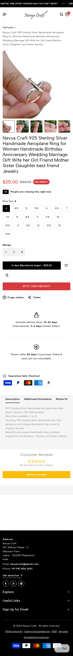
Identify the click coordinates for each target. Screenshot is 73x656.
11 (18, 225)
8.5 (27, 217)
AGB (54, 631)
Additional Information (38, 399)
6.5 (57, 208)
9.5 (47, 217)
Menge (7, 244)
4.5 (16, 208)
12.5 (49, 225)
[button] (66, 265)
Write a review (37, 474)
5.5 (36, 208)
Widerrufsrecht (14, 631)
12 (38, 225)
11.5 (28, 225)
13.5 (7, 234)
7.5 (7, 217)
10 (58, 217)
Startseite (8, 27)
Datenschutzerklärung (37, 631)
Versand (63, 631)
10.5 (7, 225)
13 (59, 225)
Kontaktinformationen (36, 637)
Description (12, 399)
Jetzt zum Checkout (37, 286)
